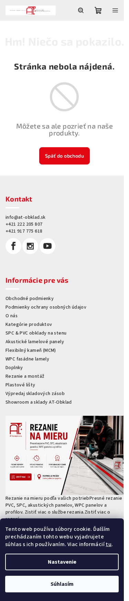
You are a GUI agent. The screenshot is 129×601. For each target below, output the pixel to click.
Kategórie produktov (29, 324)
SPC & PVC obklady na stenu (36, 333)
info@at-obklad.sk (26, 217)
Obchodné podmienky (30, 298)
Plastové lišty (20, 385)
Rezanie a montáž (25, 376)
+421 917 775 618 (24, 231)
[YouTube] (47, 246)
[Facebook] (13, 246)
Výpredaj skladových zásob (35, 393)
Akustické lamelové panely (35, 341)
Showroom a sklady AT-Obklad (39, 402)
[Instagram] (30, 246)
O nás (12, 315)
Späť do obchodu (64, 156)
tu (108, 544)
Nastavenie (62, 562)
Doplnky (14, 367)
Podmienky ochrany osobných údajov (46, 307)
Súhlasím (62, 584)
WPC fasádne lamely (27, 359)
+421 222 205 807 (24, 224)
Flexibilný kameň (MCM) (31, 350)
